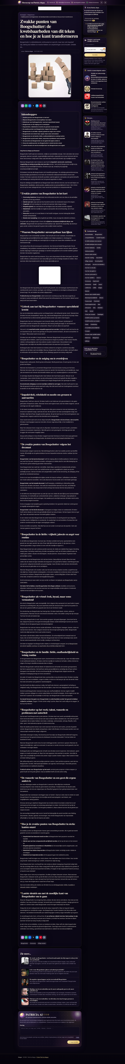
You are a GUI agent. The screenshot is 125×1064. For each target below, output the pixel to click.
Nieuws (101, 297)
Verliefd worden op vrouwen (92, 321)
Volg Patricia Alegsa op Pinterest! (29, 150)
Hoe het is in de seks (90, 267)
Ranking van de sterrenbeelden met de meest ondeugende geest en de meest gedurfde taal (52, 990)
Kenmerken (88, 284)
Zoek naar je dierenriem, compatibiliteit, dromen (93, 354)
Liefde (94, 287)
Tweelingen (100, 314)
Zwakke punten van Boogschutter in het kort (36, 117)
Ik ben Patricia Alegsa (93, 7)
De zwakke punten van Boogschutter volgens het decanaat (40, 129)
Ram (99, 304)
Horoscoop (33, 943)
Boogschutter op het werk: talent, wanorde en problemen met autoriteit (44, 138)
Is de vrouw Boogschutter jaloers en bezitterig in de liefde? (47, 970)
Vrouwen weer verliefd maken (92, 334)
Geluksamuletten (89, 251)
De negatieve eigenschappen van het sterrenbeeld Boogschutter (48, 979)
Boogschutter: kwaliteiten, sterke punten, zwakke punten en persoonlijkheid (42, 185)
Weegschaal (96, 337)
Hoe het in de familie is (98, 264)
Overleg (22, 1025)
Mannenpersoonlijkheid (91, 297)
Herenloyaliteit (99, 261)
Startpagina (23, 15)
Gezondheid (99, 257)
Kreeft (94, 284)
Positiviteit (96, 301)
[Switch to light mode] (101, 2)
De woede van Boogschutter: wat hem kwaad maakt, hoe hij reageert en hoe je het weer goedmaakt (54, 959)
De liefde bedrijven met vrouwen (93, 244)
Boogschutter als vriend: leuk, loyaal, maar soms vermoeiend (41, 134)
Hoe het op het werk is (91, 274)
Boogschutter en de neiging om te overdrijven (36, 124)
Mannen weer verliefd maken (92, 294)
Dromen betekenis (89, 247)
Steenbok (100, 307)
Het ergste (87, 264)
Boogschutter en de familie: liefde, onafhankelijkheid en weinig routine (43, 136)
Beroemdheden (89, 234)
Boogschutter (31, 15)
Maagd (100, 287)
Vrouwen (87, 331)
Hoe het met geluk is (90, 271)
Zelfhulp (87, 341)
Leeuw (100, 284)
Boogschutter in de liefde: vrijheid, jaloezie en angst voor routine (42, 131)
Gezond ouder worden (90, 254)
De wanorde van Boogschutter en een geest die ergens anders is (41, 141)
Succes (91, 311)
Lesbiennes (88, 287)
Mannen (87, 291)
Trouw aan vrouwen (90, 314)
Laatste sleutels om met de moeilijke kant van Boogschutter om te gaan (44, 145)
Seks (94, 307)
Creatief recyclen (100, 237)
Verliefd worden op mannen (92, 317)
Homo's (99, 277)
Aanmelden (95, 54)
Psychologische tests (90, 304)
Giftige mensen (42, 943)
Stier (86, 311)
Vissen (86, 324)
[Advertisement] (49, 8)
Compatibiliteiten (89, 237)
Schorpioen (88, 307)
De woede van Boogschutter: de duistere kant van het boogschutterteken (49, 438)
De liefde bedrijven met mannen (93, 241)
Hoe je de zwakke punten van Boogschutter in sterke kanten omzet (42, 143)
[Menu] (105, 2)
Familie (98, 247)
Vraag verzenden (73, 1042)
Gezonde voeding (89, 257)
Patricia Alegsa (29, 51)
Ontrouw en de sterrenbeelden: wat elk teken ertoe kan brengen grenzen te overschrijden (52, 999)
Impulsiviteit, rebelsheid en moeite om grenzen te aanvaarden (41, 127)
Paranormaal (88, 301)
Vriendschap (94, 324)
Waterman (87, 337)
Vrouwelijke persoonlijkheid (92, 327)
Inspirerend (96, 281)
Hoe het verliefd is (89, 277)
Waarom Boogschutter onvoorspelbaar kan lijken (37, 120)
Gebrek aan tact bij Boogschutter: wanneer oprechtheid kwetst (41, 122)
